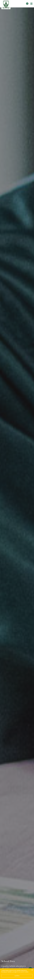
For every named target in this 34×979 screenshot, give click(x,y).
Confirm (17, 976)
